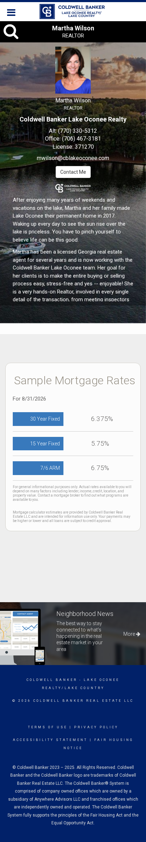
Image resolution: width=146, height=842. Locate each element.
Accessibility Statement (50, 740)
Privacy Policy (96, 727)
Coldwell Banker (52, 680)
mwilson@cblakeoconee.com (73, 158)
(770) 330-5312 (77, 131)
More (129, 634)
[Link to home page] (73, 11)
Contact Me (73, 172)
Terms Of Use (47, 727)
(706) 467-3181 (81, 138)
